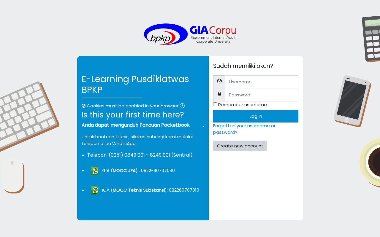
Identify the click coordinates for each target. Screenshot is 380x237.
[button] (183, 106)
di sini (197, 125)
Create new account (240, 146)
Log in (256, 116)
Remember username (242, 104)
